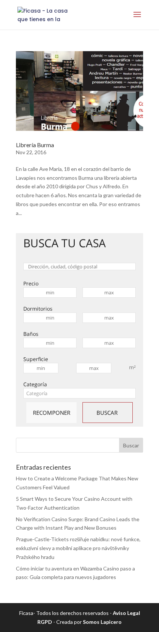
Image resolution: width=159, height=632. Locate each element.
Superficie (35, 359)
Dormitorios (38, 308)
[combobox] (79, 393)
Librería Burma (35, 144)
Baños (30, 333)
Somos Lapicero (102, 622)
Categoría (35, 384)
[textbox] (79, 393)
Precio (30, 283)
